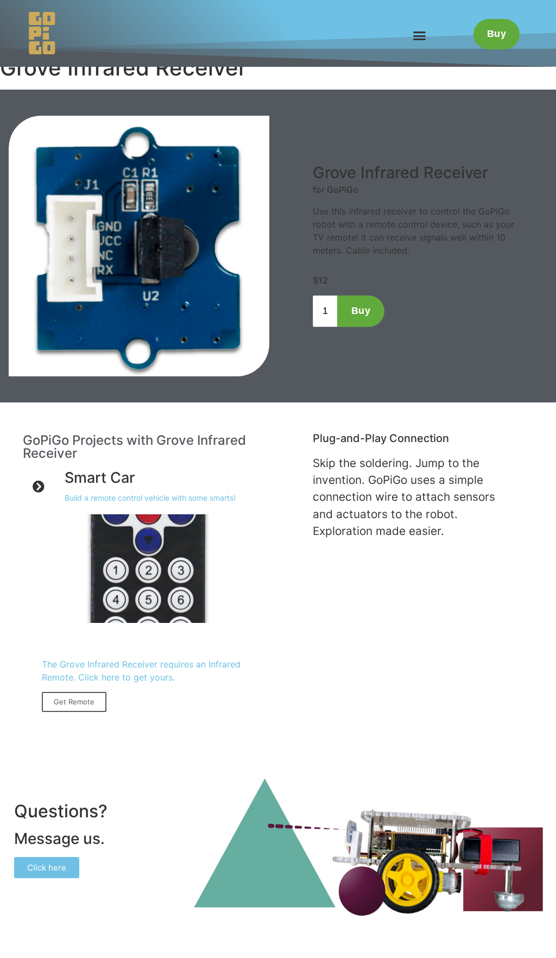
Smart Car (100, 478)
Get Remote (74, 701)
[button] (419, 35)
